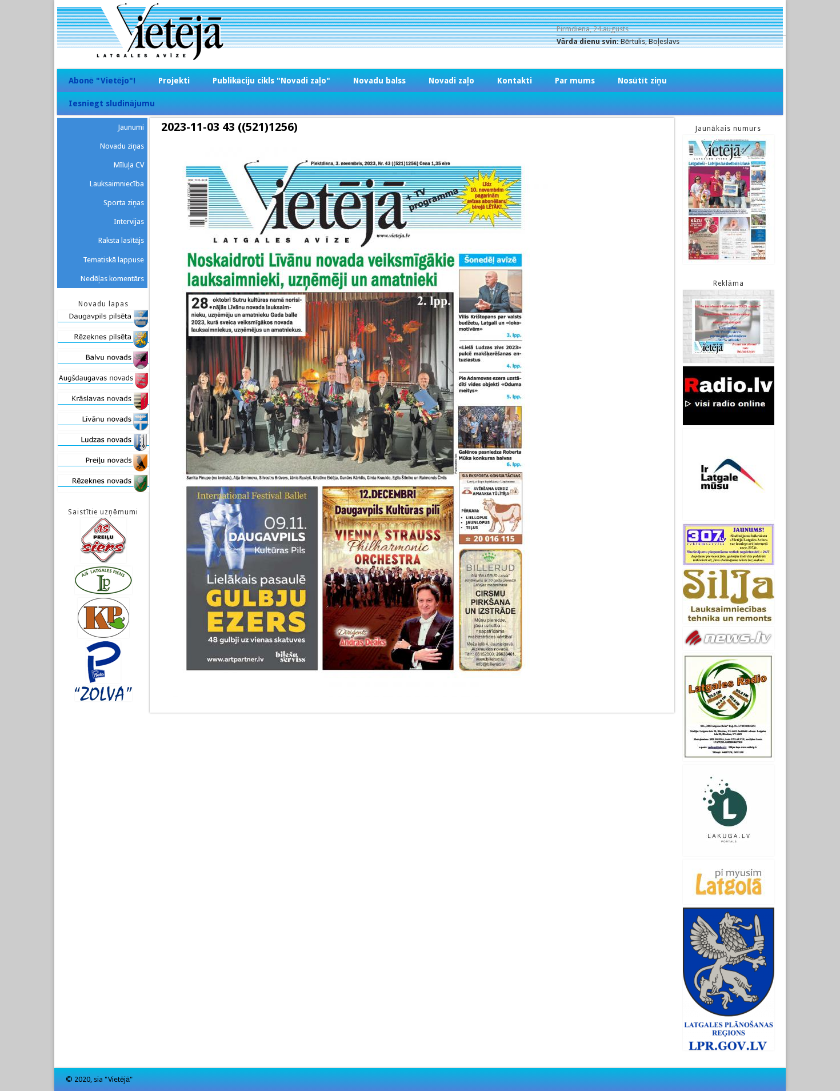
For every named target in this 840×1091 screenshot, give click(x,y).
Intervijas (129, 221)
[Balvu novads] (103, 366)
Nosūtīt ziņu (642, 80)
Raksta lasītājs (121, 240)
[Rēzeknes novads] (103, 489)
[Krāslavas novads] (103, 407)
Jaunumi (131, 127)
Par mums (575, 80)
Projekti (174, 80)
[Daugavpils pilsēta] (103, 325)
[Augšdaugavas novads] (103, 386)
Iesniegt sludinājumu (112, 103)
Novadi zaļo (451, 80)
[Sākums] (420, 57)
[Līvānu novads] (103, 427)
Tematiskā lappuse (113, 259)
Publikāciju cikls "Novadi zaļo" (271, 80)
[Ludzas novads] (103, 448)
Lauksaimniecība (117, 183)
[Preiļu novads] (103, 469)
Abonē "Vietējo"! (102, 80)
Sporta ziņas (123, 202)
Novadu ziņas (122, 146)
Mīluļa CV (129, 165)
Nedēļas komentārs (112, 278)
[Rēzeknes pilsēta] (103, 345)
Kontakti (514, 80)
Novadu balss (379, 80)
